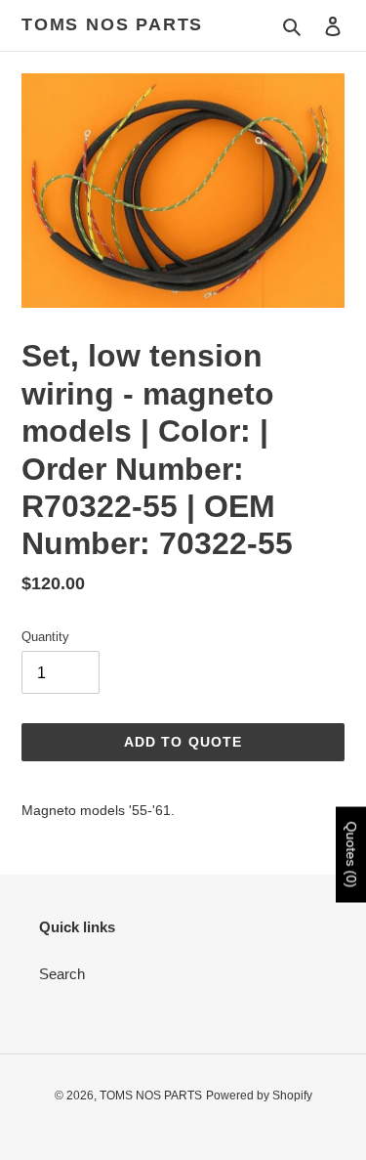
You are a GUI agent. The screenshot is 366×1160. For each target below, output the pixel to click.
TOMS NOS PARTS (112, 24)
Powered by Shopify (259, 1095)
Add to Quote (183, 742)
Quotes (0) (351, 855)
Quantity (45, 636)
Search (62, 974)
